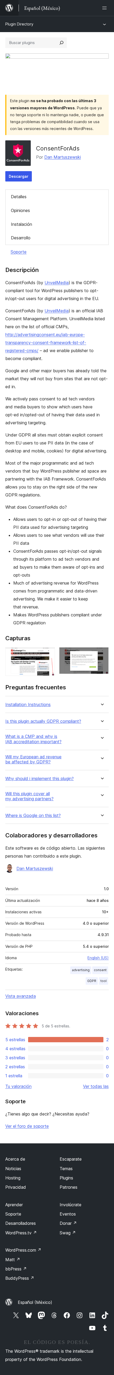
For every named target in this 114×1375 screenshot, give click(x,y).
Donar (68, 1223)
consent (100, 970)
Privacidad (15, 1187)
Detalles (19, 196)
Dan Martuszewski (62, 157)
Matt (12, 1259)
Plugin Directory (19, 24)
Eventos (68, 1214)
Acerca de (15, 1159)
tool (103, 981)
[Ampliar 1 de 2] (47, 654)
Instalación (21, 224)
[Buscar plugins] (61, 42)
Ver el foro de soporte (27, 1126)
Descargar (18, 176)
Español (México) (35, 1302)
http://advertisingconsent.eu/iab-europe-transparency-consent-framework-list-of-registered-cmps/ (45, 342)
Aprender (14, 1204)
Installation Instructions (28, 704)
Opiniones (20, 210)
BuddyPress (19, 1278)
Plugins (66, 1178)
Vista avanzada (20, 996)
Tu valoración (18, 1086)
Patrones (68, 1187)
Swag (68, 1232)
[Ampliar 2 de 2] (101, 654)
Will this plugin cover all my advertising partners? (29, 796)
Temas (66, 1168)
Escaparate (71, 1159)
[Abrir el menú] (105, 8)
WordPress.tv (21, 1232)
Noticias (13, 1168)
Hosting (12, 1178)
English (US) (98, 957)
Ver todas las (96, 1086)
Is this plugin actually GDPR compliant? (43, 721)
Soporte (19, 251)
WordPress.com (23, 1250)
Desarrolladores (20, 1223)
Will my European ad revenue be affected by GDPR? (33, 759)
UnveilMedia (57, 282)
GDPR (91, 981)
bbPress (16, 1269)
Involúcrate (70, 1204)
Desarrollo (20, 237)
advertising (81, 970)
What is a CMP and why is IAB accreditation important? (33, 739)
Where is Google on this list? (33, 815)
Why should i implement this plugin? (39, 778)
